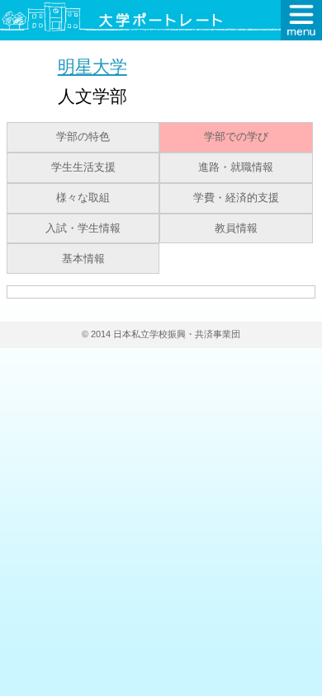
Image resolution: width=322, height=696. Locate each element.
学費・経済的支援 (236, 198)
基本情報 (83, 259)
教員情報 (236, 228)
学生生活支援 (83, 167)
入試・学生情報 (83, 228)
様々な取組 (83, 198)
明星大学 (92, 66)
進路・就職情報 (235, 167)
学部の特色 (83, 137)
